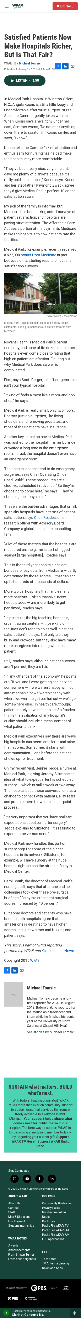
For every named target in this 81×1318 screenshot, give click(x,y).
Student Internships (21, 1225)
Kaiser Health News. (58, 951)
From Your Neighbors (22, 1259)
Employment (16, 1221)
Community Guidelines (57, 1203)
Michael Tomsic (30, 63)
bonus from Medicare (38, 255)
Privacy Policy (51, 1208)
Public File (48, 1221)
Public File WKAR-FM (55, 1230)
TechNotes (49, 1259)
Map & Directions (19, 1216)
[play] (6, 1313)
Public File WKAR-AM (55, 1234)
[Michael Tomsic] (13, 994)
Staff (11, 1212)
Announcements (19, 1250)
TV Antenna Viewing (55, 1263)
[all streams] (75, 1313)
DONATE (67, 6)
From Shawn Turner (21, 1254)
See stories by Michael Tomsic (50, 1032)
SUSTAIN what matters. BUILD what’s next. (40, 1090)
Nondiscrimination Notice (54, 1214)
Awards (13, 1245)
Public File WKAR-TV (55, 1225)
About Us (14, 1203)
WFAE (34, 960)
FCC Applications (53, 1239)
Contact (13, 1208)
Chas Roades (45, 517)
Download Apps (52, 1268)
